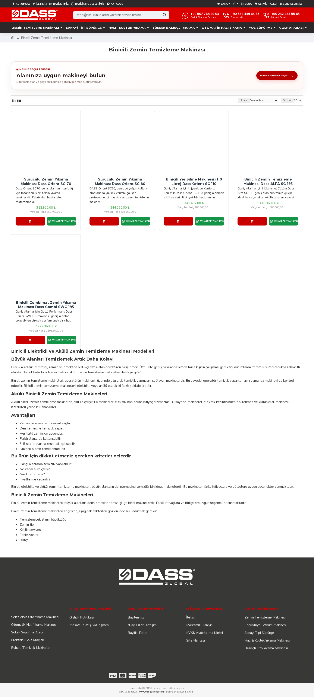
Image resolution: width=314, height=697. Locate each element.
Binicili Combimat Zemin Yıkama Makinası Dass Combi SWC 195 (46, 305)
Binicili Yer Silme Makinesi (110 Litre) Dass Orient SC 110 (194, 181)
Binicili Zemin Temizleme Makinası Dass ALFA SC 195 (268, 181)
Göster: (287, 100)
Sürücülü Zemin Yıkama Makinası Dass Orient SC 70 (46, 181)
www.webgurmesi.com (151, 691)
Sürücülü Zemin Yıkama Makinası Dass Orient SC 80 (120, 181)
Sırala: (244, 100)
